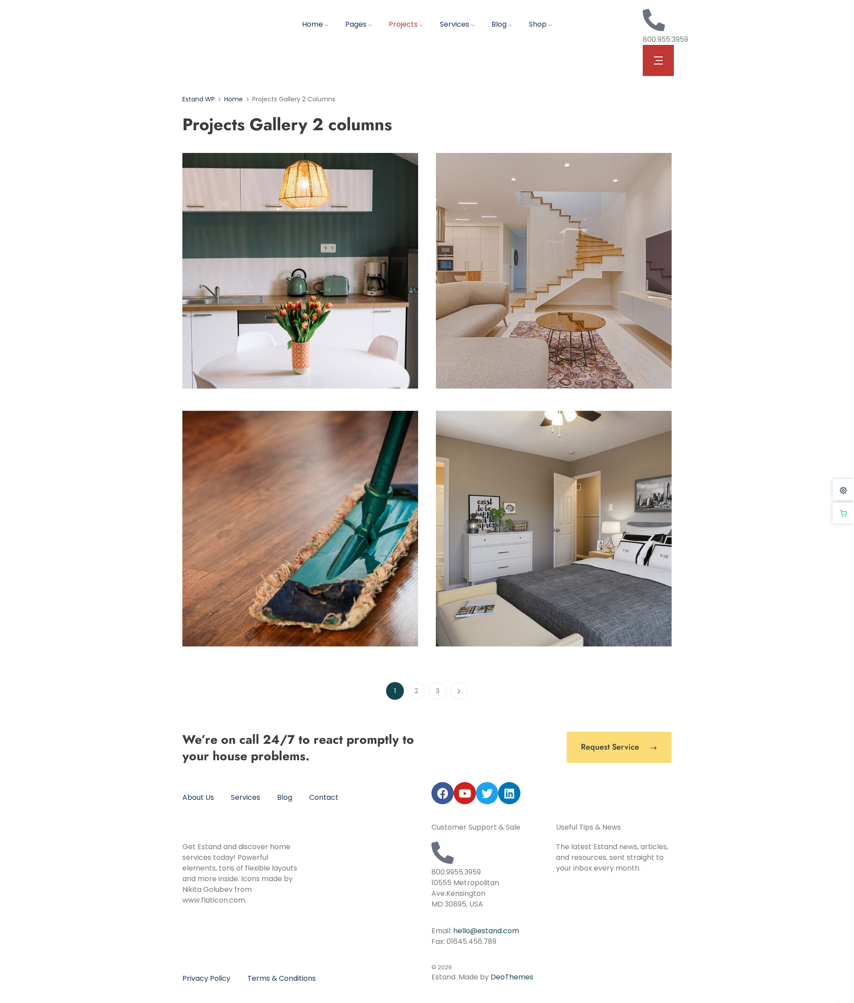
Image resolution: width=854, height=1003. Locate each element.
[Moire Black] (300, 270)
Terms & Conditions (281, 978)
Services (454, 24)
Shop (538, 24)
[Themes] (843, 490)
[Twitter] (487, 793)
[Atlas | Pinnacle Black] (554, 270)
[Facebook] (442, 793)
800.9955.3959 (456, 872)
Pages (356, 24)
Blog (499, 24)
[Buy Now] (843, 513)
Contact (323, 797)
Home (312, 24)
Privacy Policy (206, 978)
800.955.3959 (665, 39)
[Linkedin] (509, 793)
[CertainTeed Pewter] (300, 528)
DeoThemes (512, 977)
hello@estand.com (486, 931)
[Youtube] (465, 793)
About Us (198, 797)
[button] (658, 60)
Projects (403, 24)
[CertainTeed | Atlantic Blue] (554, 528)
